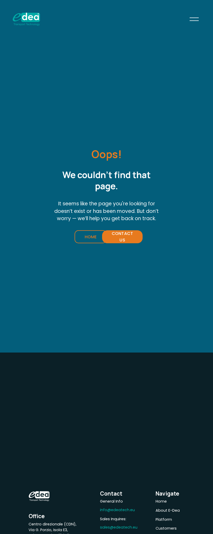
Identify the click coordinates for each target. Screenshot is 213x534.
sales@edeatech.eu (118, 527)
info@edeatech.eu (117, 509)
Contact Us (122, 237)
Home (91, 237)
